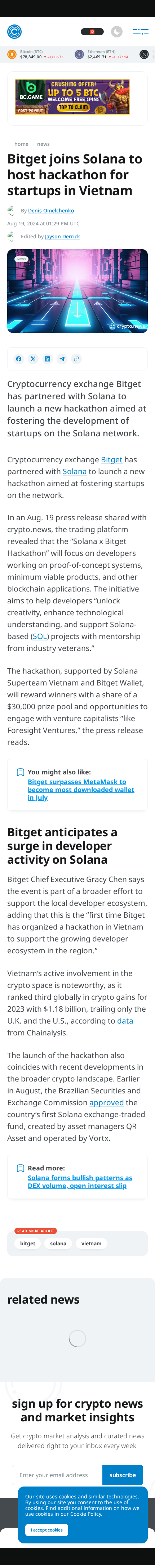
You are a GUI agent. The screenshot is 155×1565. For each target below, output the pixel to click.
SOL (40, 636)
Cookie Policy (85, 1513)
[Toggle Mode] (117, 31)
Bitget (112, 459)
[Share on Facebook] (18, 359)
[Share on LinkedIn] (47, 359)
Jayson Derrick (62, 236)
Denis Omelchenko (51, 210)
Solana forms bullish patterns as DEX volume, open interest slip (80, 1181)
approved (106, 1102)
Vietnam (91, 1243)
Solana (75, 471)
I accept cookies (47, 1530)
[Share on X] (33, 359)
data (125, 1021)
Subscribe (123, 1475)
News (43, 143)
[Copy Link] (76, 359)
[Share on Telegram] (62, 359)
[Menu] (140, 31)
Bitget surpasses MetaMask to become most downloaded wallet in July (81, 789)
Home (21, 143)
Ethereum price (102, 54)
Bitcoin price (35, 54)
